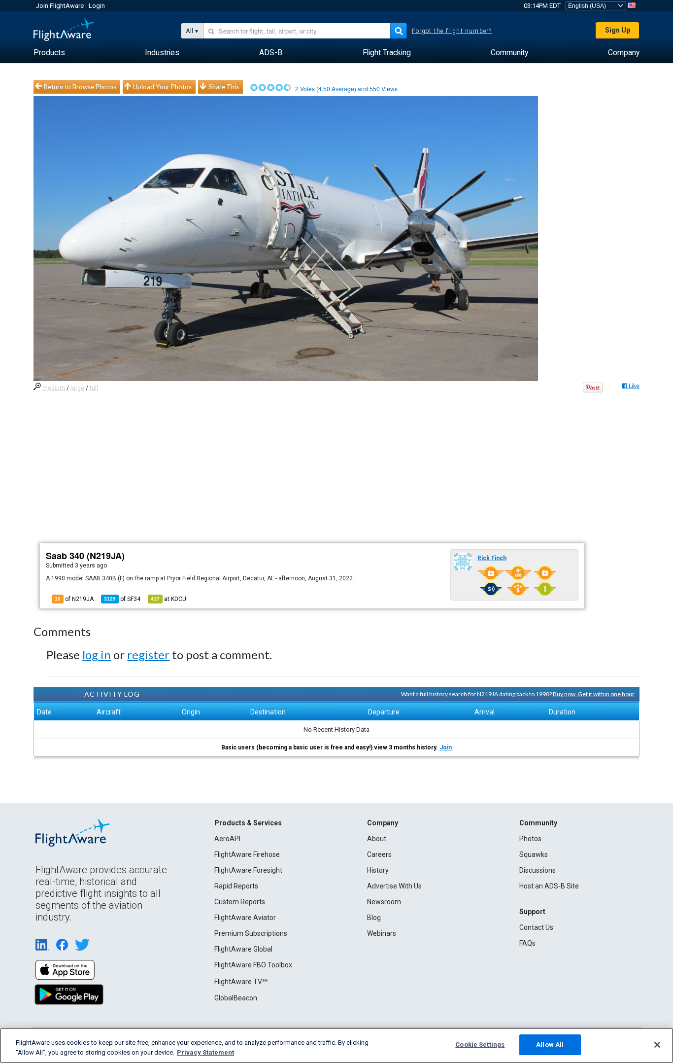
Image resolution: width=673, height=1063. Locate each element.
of (122, 599)
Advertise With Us (394, 886)
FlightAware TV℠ (241, 982)
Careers (379, 854)
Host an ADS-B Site (549, 886)
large (77, 388)
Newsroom (384, 902)
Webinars (381, 933)
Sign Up (617, 30)
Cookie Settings (480, 1044)
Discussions (537, 870)
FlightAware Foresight (248, 870)
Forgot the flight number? (452, 31)
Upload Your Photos (162, 87)
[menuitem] (49, 52)
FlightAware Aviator (245, 917)
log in (96, 654)
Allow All (550, 1044)
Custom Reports (239, 902)
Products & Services (248, 823)
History (378, 870)
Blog (374, 917)
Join (445, 747)
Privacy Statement (205, 1052)
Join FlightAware (60, 5)
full (94, 388)
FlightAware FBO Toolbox (253, 965)
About (376, 839)
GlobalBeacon (235, 998)
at (168, 599)
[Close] (657, 1045)
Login (97, 5)
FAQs (527, 943)
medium (53, 388)
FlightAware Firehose (247, 854)
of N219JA (74, 599)
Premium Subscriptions (250, 933)
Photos (530, 839)
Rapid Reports (236, 886)
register (148, 654)
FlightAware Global (243, 949)
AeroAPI (227, 839)
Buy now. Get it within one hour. (594, 694)
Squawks (533, 854)
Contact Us (536, 927)
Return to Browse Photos (80, 87)
